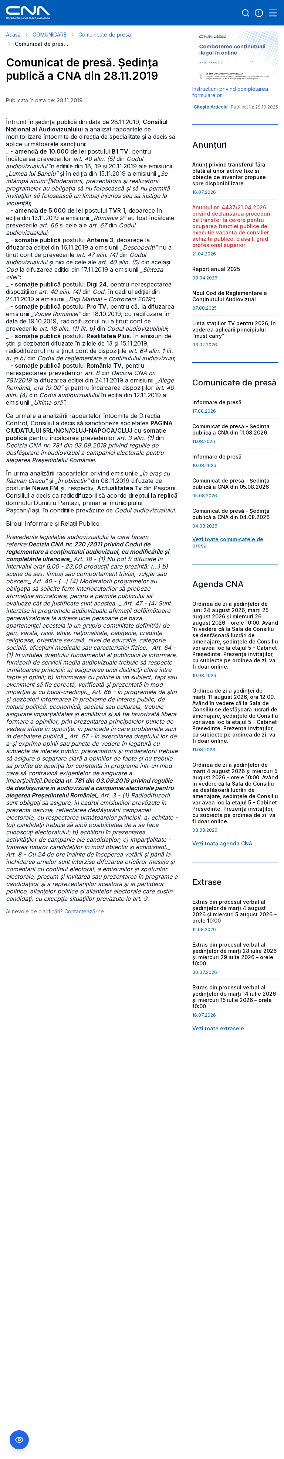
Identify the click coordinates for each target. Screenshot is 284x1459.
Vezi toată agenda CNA (222, 843)
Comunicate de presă (104, 34)
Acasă (13, 34)
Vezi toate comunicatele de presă (227, 542)
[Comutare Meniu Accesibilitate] (19, 1439)
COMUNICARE (50, 34)
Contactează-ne (84, 911)
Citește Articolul (211, 107)
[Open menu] (273, 13)
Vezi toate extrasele (218, 1028)
